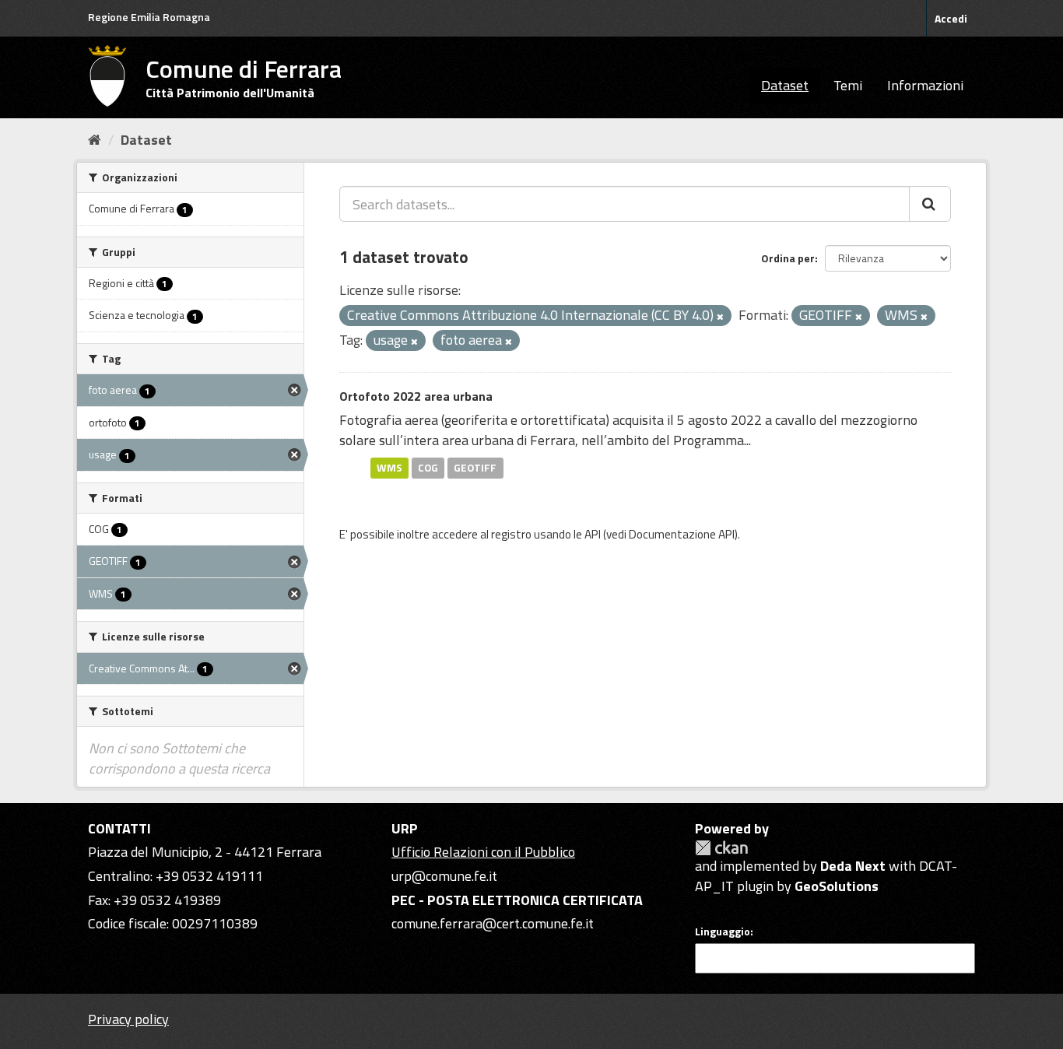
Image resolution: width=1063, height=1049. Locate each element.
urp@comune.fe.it (444, 875)
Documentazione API (682, 534)
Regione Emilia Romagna (149, 17)
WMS (389, 467)
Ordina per (788, 258)
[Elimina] (720, 316)
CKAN (721, 848)
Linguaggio (722, 931)
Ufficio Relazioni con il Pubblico (483, 851)
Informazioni (925, 85)
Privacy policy (128, 1019)
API (592, 534)
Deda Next (853, 865)
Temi (847, 85)
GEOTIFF (475, 467)
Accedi (951, 18)
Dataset (785, 85)
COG (428, 467)
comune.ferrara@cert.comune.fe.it (492, 923)
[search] (930, 204)
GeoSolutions (837, 885)
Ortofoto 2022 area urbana (416, 396)
